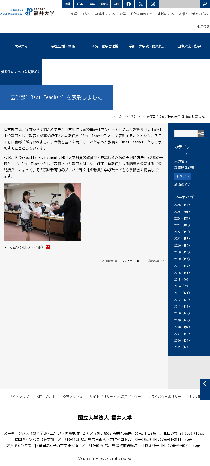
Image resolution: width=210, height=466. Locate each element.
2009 (177, 320)
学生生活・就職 (63, 46)
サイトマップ (19, 397)
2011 (177, 306)
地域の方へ (166, 14)
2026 (177, 204)
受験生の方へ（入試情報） (21, 72)
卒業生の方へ (105, 14)
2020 (177, 245)
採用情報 (203, 26)
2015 (177, 279)
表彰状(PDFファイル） (27, 247)
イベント (133, 116)
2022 (177, 232)
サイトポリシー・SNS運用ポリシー (115, 397)
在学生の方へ (81, 14)
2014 (177, 286)
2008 (177, 327)
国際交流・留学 (189, 46)
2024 (177, 218)
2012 (177, 299)
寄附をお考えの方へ (193, 14)
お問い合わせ (46, 397)
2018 (177, 259)
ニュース (181, 154)
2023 (177, 225)
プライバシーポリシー (164, 397)
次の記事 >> (156, 260)
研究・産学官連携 (105, 46)
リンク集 (194, 397)
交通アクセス (73, 397)
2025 (177, 211)
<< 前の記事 (109, 260)
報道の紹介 (182, 184)
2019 (177, 252)
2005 (177, 347)
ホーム (117, 116)
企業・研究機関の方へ (136, 14)
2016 (177, 272)
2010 (177, 313)
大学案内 (21, 46)
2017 (177, 265)
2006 (177, 340)
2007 (177, 333)
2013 (177, 293)
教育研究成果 (184, 168)
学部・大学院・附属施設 (147, 46)
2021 (177, 238)
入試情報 (181, 161)
